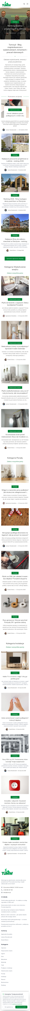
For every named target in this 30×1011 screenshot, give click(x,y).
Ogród (3, 953)
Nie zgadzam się (9, 1007)
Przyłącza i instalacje (6, 968)
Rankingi (15, 22)
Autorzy (4, 931)
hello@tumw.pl (7, 892)
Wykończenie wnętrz (15, 109)
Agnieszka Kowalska (6, 934)
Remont (3, 979)
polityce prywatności (17, 1004)
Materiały (3, 962)
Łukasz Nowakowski (6, 937)
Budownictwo (4, 982)
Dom (2, 956)
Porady (15, 486)
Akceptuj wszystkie (21, 1007)
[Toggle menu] (27, 4)
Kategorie (4, 944)
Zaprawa (3, 948)
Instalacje (15, 673)
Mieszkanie (4, 959)
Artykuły (4, 897)
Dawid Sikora (4, 940)
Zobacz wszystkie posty (15, 273)
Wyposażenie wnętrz (6, 950)
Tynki (2, 965)
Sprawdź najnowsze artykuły (15, 258)
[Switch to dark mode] (24, 3)
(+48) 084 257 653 (8, 890)
